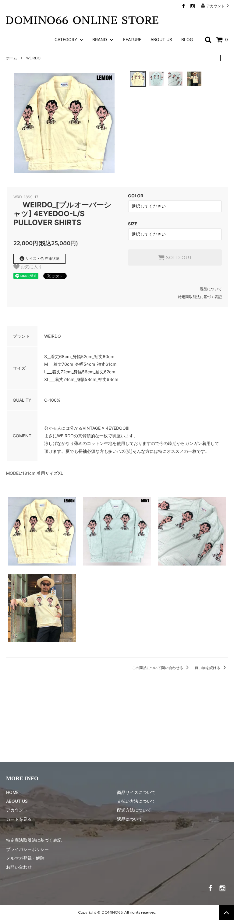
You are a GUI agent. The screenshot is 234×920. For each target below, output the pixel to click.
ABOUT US (161, 39)
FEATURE (132, 39)
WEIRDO (33, 58)
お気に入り (31, 266)
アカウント (215, 6)
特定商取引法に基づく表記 (200, 296)
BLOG (187, 39)
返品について (211, 289)
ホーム (11, 58)
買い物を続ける (208, 667)
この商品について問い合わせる (158, 667)
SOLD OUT (178, 257)
